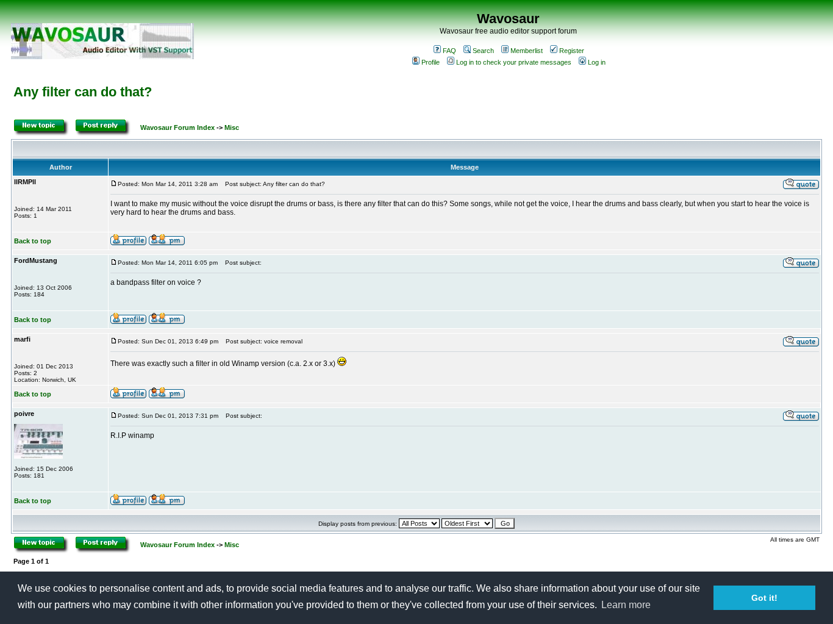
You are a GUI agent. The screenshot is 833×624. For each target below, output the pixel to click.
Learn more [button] (626, 605)
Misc (231, 127)
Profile (430, 62)
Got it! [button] (764, 598)
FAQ (449, 50)
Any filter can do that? (82, 91)
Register (571, 50)
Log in (597, 62)
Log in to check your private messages (513, 62)
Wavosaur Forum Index (177, 127)
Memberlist (526, 50)
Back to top (32, 241)
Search (483, 50)
